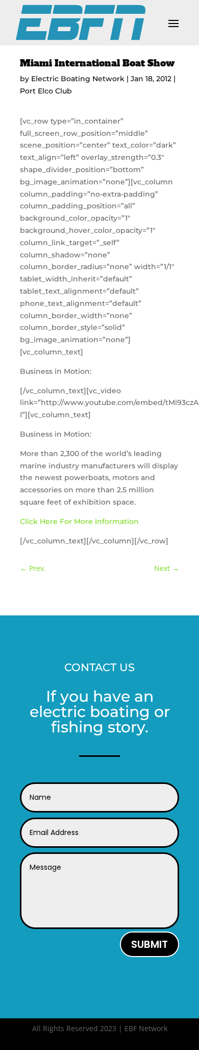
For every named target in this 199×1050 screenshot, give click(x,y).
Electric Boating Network (78, 78)
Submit (149, 944)
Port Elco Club (46, 91)
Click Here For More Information (79, 521)
